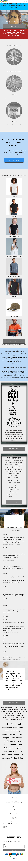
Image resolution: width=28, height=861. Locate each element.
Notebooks (11, 492)
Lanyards (11, 489)
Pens (10, 494)
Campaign (5, 827)
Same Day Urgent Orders (14, 809)
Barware (11, 487)
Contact (14, 806)
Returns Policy (14, 816)
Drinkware (11, 486)
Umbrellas (17, 479)
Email (4, 844)
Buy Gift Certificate (14, 807)
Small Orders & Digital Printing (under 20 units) (14, 802)
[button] (14, 186)
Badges (17, 484)
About (14, 805)
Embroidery (14, 803)
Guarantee (14, 817)
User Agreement (14, 819)
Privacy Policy (14, 818)
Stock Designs (14, 801)
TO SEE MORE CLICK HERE (14, 502)
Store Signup (5, 826)
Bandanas (17, 492)
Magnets (11, 491)
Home (14, 800)
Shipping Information (14, 821)
